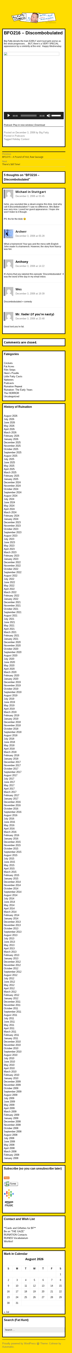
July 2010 (9, 1058)
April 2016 (9, 828)
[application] (34, 115)
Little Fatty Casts (13, 376)
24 (17, 1297)
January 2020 (11, 678)
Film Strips (10, 369)
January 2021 (11, 638)
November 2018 (12, 725)
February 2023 (11, 555)
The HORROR (11, 393)
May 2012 (9, 985)
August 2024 (10, 495)
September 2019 (12, 692)
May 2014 (9, 905)
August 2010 (10, 1055)
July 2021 (9, 619)
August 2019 (10, 695)
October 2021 (11, 609)
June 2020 (9, 662)
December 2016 (12, 802)
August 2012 (10, 975)
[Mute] (48, 115)
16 (8, 1291)
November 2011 (12, 1005)
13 (43, 1285)
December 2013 (12, 921)
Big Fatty (44, 132)
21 (51, 1291)
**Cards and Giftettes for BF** (20, 1228)
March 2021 (10, 632)
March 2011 (10, 1031)
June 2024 (9, 502)
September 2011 (12, 1011)
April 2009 (9, 1108)
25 (25, 1297)
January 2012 (11, 998)
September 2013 (12, 931)
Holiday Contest (20, 139)
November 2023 (12, 525)
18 (25, 1291)
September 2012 (12, 971)
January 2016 (11, 838)
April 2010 (9, 1068)
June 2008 (9, 1141)
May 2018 (9, 745)
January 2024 (11, 519)
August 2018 (10, 735)
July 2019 (9, 698)
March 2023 (10, 552)
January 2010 (11, 1078)
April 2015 (9, 868)
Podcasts (20, 135)
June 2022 (9, 582)
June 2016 (9, 822)
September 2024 (12, 492)
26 (34, 1297)
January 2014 (11, 918)
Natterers (9, 379)
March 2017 (10, 792)
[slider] (57, 115)
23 (8, 1297)
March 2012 (10, 991)
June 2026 (9, 422)
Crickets (8, 363)
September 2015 (12, 852)
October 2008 (11, 1128)
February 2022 (11, 595)
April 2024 (9, 509)
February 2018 (11, 755)
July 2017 (9, 778)
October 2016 (11, 808)
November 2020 (12, 645)
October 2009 (11, 1088)
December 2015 (12, 842)
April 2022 (9, 589)
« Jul (6, 1312)
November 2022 (12, 565)
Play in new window (23, 125)
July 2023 (9, 539)
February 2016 (11, 835)
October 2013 (11, 928)
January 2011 (11, 1038)
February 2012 (11, 995)
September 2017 (12, 772)
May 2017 (9, 785)
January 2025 (11, 479)
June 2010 (9, 1061)
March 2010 (10, 1071)
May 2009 (9, 1105)
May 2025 (9, 465)
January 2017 (11, 798)
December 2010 (12, 1041)
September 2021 (12, 612)
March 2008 (10, 1151)
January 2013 (11, 958)
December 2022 (12, 562)
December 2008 (12, 1121)
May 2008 (9, 1144)
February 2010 (11, 1075)
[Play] (9, 115)
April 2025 (9, 469)
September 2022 (12, 572)
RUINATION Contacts (15, 1234)
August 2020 (10, 655)
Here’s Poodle (11, 373)
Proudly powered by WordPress (19, 1343)
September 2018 (12, 732)
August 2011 (10, 1015)
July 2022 (9, 579)
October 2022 (11, 569)
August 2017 (10, 775)
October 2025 (11, 449)
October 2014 (11, 888)
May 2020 (9, 665)
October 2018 (11, 728)
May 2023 (9, 545)
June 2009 (9, 1101)
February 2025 (11, 475)
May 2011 (9, 1025)
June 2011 (9, 1021)
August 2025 (10, 455)
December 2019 (12, 682)
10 (17, 1285)
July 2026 (9, 419)
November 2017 (12, 765)
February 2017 (11, 795)
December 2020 (12, 642)
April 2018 (9, 748)
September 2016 (12, 812)
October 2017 (11, 768)
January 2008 (11, 1158)
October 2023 (11, 529)
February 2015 (11, 875)
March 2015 (10, 871)
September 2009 (12, 1091)
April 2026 (9, 429)
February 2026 (11, 435)
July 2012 (9, 978)
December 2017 (12, 762)
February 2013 (11, 955)
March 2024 (10, 512)
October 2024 (11, 489)
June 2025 (9, 462)
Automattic (8, 1346)
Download (40, 125)
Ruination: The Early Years (18, 389)
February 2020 (11, 675)
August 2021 (10, 615)
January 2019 (11, 718)
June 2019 (9, 702)
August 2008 (10, 1134)
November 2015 (12, 845)
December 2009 (12, 1081)
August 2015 (10, 855)
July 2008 (9, 1138)
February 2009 (11, 1115)
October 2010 (11, 1048)
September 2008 (12, 1131)
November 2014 (12, 885)
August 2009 (10, 1095)
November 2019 (12, 685)
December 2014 (12, 881)
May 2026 (9, 425)
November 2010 (12, 1045)
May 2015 (9, 865)
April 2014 (9, 908)
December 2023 (12, 522)
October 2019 (11, 688)
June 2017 (9, 782)
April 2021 (9, 628)
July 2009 (9, 1098)
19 (34, 1291)
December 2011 (12, 1001)
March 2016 (10, 832)
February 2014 (11, 915)
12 (34, 1285)
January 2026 (11, 439)
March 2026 (10, 432)
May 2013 (9, 945)
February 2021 (11, 635)
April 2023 (9, 549)
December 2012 (12, 961)
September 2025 (12, 452)
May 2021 (9, 625)
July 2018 (9, 738)
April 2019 (9, 708)
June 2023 (9, 542)
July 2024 (9, 499)
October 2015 (11, 848)
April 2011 (9, 1028)
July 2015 (9, 858)
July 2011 (9, 1018)
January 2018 (11, 758)
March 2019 (10, 712)
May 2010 (9, 1065)
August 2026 (10, 415)
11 (26, 1285)
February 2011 (11, 1035)
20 (43, 1291)
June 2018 (9, 742)
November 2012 (12, 965)
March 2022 (10, 592)
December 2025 (12, 442)
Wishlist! (8, 1241)
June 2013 (9, 941)
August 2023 (10, 535)
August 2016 (10, 815)
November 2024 (12, 485)
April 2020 (9, 668)
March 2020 (10, 672)
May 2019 (9, 705)
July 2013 (9, 938)
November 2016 (12, 805)
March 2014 (10, 911)
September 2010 (12, 1051)
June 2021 (9, 622)
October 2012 (11, 968)
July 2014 (9, 898)
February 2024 (11, 515)
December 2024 (12, 482)
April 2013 (9, 948)
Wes (19, 289)
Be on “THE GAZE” (14, 1231)
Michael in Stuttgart (31, 192)
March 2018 (10, 752)
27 (43, 1297)
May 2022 (9, 585)
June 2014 (9, 901)
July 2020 (9, 658)
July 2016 (9, 818)
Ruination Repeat (13, 386)
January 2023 (11, 559)
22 (60, 1291)
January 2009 (11, 1118)
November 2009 (12, 1085)
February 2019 (11, 715)
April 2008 (9, 1148)
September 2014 (12, 891)
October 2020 (11, 648)
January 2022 (11, 599)
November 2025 (12, 445)
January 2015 (11, 878)
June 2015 (9, 862)
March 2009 (10, 1111)
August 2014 (10, 895)
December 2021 (12, 602)
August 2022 (10, 575)
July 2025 (9, 459)
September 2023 (12, 532)
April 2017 (9, 788)
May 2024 (9, 505)
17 (17, 1291)
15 (60, 1285)
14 (51, 1285)
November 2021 (12, 605)
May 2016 (9, 825)
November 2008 (12, 1124)
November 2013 (12, 925)
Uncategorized (11, 396)
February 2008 (11, 1154)
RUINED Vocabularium (16, 1238)
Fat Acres (9, 366)
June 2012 (9, 981)
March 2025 (10, 472)
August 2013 (10, 935)
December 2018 (12, 722)
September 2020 (12, 652)
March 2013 (10, 951)
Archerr (21, 232)
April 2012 (9, 988)
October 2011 (11, 1008)
